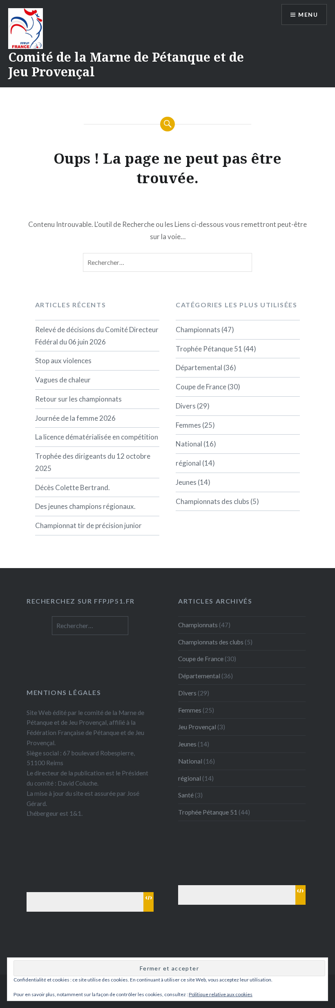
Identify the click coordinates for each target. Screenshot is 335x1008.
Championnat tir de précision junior (88, 525)
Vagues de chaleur (63, 379)
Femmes (188, 425)
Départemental (199, 367)
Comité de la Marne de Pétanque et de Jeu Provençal (126, 64)
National (189, 444)
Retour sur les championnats (78, 399)
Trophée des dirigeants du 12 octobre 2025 (92, 462)
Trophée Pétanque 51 (209, 348)
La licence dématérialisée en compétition (96, 437)
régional (188, 463)
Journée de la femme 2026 (75, 418)
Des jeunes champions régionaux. (85, 506)
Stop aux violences (63, 360)
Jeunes (186, 482)
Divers (186, 406)
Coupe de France (201, 386)
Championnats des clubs (212, 501)
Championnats (198, 329)
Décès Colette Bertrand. (72, 487)
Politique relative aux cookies (220, 994)
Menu (308, 14)
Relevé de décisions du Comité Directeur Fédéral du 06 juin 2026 (97, 335)
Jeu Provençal (197, 726)
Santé (186, 795)
